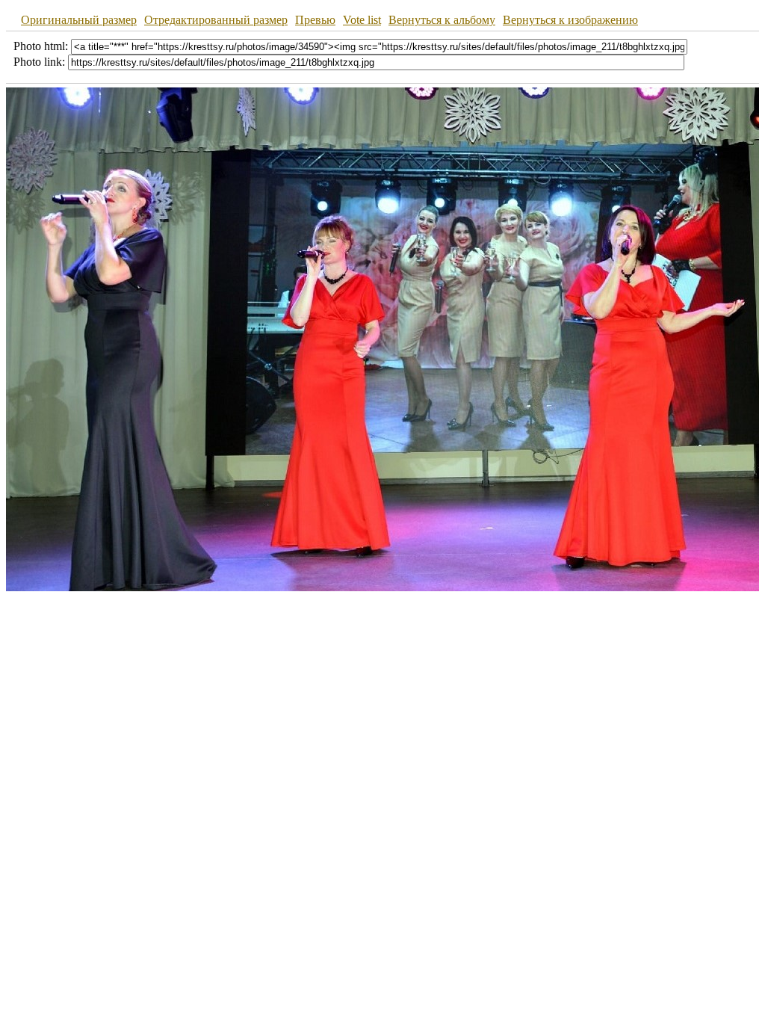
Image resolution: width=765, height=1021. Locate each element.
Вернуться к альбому (441, 19)
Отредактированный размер (216, 19)
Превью (315, 19)
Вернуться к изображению (570, 19)
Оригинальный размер (79, 19)
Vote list (362, 19)
